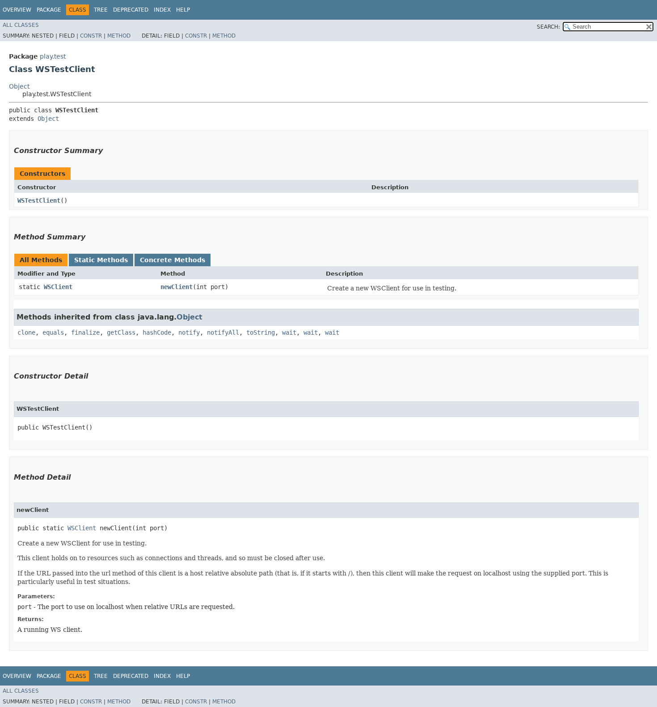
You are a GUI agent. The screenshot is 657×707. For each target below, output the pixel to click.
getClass (121, 332)
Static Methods (101, 260)
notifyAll (223, 332)
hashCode (157, 332)
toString (260, 332)
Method (119, 36)
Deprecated (130, 10)
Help (183, 10)
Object (19, 86)
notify (189, 332)
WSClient (58, 286)
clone (26, 332)
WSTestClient (38, 200)
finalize (85, 332)
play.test (53, 56)
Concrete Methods (172, 260)
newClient (176, 286)
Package (49, 10)
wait (289, 332)
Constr (91, 36)
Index (162, 10)
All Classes (21, 25)
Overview (17, 10)
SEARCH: (548, 27)
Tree (101, 10)
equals (53, 332)
